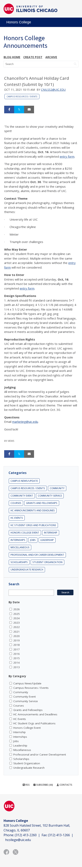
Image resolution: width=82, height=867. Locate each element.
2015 (16, 658)
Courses (16, 503)
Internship (50, 532)
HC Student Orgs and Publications (33, 525)
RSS (27, 784)
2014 (16, 662)
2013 (16, 667)
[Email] (29, 109)
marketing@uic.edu (25, 422)
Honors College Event (25, 532)
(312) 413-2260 (26, 835)
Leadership (47, 540)
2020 (16, 636)
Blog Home (12, 57)
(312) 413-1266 (59, 835)
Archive (51, 57)
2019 (16, 640)
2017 (16, 649)
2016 (16, 654)
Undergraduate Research (27, 569)
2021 (16, 631)
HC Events (17, 518)
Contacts (65, 784)
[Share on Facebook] (9, 109)
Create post (32, 57)
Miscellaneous (20, 547)
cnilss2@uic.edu (53, 90)
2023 (16, 622)
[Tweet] (19, 109)
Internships (18, 540)
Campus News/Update (24, 481)
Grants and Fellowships (41, 503)
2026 (16, 609)
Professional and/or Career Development (37, 554)
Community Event (22, 495)
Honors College (18, 22)
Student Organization (47, 562)
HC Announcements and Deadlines (33, 510)
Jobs (33, 540)
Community (57, 488)
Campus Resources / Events (22, 96)
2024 (16, 618)
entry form (67, 156)
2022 (16, 627)
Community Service (50, 495)
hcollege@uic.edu (18, 840)
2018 (16, 645)
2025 (16, 614)
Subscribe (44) (44, 784)
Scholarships (19, 562)
